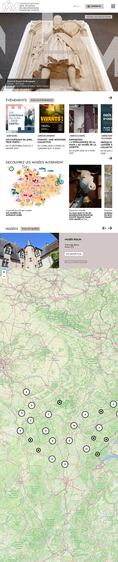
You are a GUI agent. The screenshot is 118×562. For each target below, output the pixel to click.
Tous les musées (30, 228)
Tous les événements (42, 100)
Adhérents (96, 6)
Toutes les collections (98, 16)
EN (78, 6)
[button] (110, 98)
